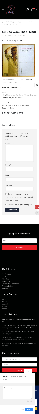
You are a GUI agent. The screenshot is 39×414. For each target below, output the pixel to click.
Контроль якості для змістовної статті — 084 (18, 320)
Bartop (4, 301)
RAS (3, 35)
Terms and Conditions (10, 284)
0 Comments (21, 35)
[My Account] (28, 9)
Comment (9, 144)
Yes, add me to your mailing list (19, 205)
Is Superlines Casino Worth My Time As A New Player (18, 332)
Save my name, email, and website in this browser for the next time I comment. (19, 197)
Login (4, 276)
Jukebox (5, 306)
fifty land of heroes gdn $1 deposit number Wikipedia (19, 344)
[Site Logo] (10, 9)
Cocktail (5, 304)
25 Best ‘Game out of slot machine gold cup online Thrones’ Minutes (18, 338)
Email (7, 175)
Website (8, 185)
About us (5, 279)
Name (8, 165)
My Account (6, 274)
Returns (5, 288)
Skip (22, 409)
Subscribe (19, 247)
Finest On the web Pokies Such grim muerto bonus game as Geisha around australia (19, 326)
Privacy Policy (7, 286)
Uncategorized (11, 35)
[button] (4, 10)
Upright (4, 299)
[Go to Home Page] (2, 22)
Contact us (6, 281)
